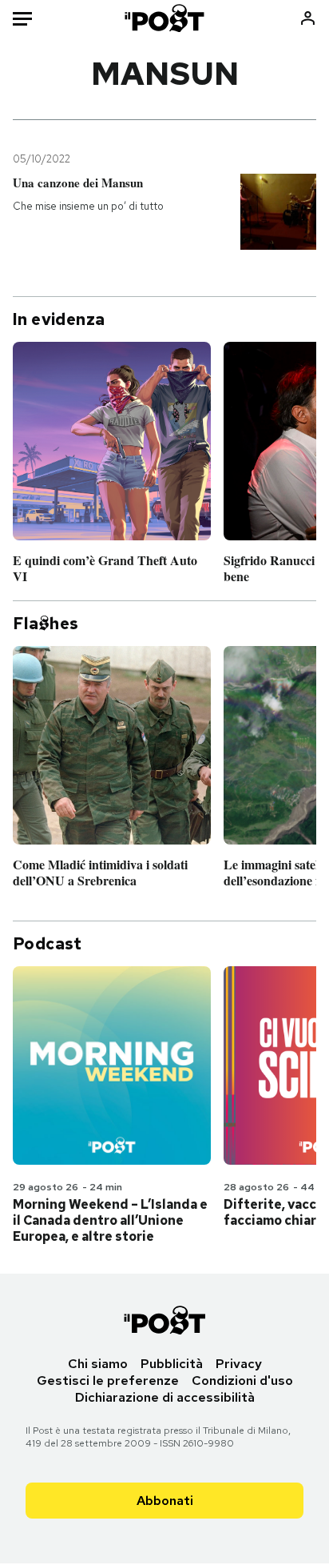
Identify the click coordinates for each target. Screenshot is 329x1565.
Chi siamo (98, 1363)
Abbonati (165, 1500)
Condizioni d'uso (242, 1380)
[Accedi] (307, 18)
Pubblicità (172, 1363)
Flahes (45, 623)
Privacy (239, 1363)
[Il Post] (164, 18)
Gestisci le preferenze (108, 1380)
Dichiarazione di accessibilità (165, 1397)
